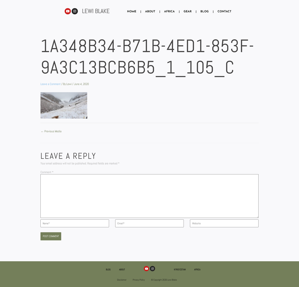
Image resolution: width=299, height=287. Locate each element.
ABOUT (150, 11)
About (122, 269)
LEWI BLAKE (96, 11)
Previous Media (51, 131)
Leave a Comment (50, 84)
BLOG (204, 11)
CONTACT (224, 11)
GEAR (188, 11)
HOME (131, 11)
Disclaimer (121, 279)
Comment (46, 172)
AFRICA (169, 11)
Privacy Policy (139, 279)
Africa (197, 269)
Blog (108, 269)
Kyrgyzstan (180, 269)
